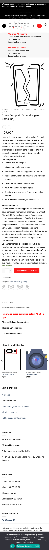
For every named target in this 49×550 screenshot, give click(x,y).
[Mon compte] (34, 26)
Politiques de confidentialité (14, 418)
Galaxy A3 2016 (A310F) (18, 282)
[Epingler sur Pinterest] (22, 287)
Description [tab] (7, 302)
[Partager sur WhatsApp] (4, 287)
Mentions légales (9, 412)
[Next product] (4, 127)
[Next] (46, 365)
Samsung (15, 110)
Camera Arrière (8, 374)
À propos (6, 395)
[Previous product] (9, 127)
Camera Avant (31, 374)
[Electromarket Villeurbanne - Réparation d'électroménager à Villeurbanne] (19, 26)
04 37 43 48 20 (8, 520)
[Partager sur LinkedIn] (27, 287)
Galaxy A (26, 110)
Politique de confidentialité (28, 546)
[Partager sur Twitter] (13, 287)
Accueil (5, 110)
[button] (4, 26)
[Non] (45, 542)
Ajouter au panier (26, 271)
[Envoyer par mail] (18, 287)
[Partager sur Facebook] (9, 287)
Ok (12, 546)
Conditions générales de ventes (15, 406)
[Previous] (2, 365)
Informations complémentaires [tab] (16, 307)
